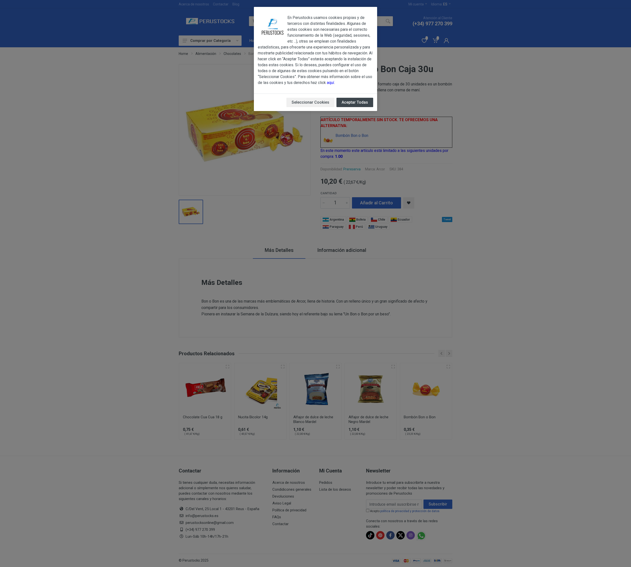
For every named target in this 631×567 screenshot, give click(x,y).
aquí (330, 82)
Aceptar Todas (355, 102)
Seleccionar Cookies (310, 102)
